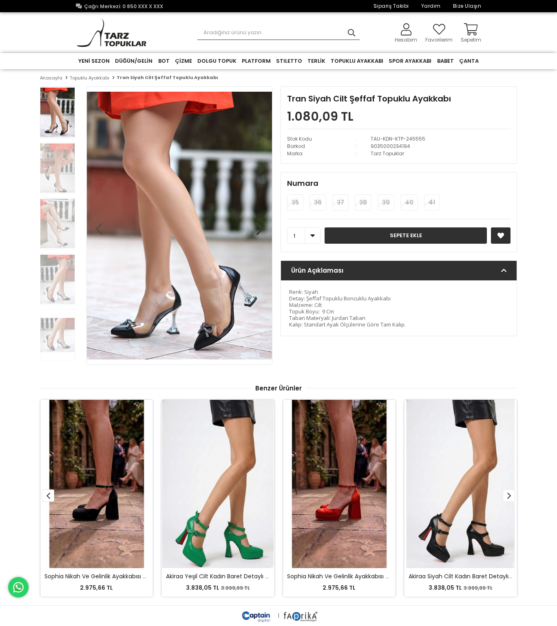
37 (340, 202)
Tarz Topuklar (387, 153)
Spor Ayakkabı (410, 61)
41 (432, 202)
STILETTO (289, 61)
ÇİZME (183, 61)
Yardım (431, 5)
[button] (260, 225)
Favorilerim (439, 39)
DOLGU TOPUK (217, 61)
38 (363, 202)
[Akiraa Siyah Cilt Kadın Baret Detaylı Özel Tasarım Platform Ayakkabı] (339, 484)
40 (409, 202)
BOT (164, 61)
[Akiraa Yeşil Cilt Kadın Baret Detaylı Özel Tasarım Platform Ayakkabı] (96, 484)
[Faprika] (301, 615)
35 (295, 202)
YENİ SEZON (94, 61)
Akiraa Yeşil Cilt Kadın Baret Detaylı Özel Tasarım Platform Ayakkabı (139, 576)
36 (318, 202)
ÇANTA (469, 61)
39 (386, 202)
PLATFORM (256, 61)
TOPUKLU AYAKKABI (357, 61)
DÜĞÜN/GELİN (134, 61)
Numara (302, 183)
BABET (445, 61)
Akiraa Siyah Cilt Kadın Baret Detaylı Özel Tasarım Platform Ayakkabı (383, 576)
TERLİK (316, 61)
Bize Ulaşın (467, 5)
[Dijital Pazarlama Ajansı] (257, 615)
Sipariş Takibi (391, 5)
